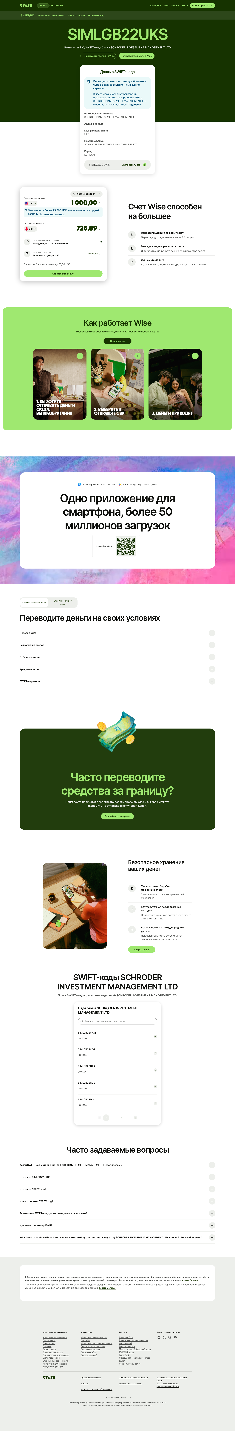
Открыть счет (117, 341)
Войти (185, 5)
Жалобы (85, 1383)
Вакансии (47, 1346)
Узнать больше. (190, 1280)
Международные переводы (94, 1337)
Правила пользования (91, 1377)
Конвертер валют (127, 1346)
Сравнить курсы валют (129, 1364)
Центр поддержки (51, 1358)
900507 (148, 1405)
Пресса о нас (49, 1343)
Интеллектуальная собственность (96, 1389)
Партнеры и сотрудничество (56, 1355)
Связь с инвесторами (53, 1352)
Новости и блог (126, 1337)
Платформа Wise (88, 1352)
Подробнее (135, 104)
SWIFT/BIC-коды (126, 1352)
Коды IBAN (124, 1355)
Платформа (57, 5)
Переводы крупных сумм (93, 1346)
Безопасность (49, 1340)
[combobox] (30, 203)
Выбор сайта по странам (130, 1383)
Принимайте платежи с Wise (99, 56)
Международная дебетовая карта (96, 1343)
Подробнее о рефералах (117, 816)
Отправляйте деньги (63, 273)
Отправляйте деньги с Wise (137, 56)
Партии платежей (89, 1355)
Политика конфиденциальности (133, 1377)
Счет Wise (85, 1340)
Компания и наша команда (55, 1337)
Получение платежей (90, 1349)
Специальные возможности (55, 1361)
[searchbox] (117, 1021)
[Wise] (26, 5)
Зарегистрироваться (202, 5)
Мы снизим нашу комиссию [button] (52, 214)
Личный (43, 5)
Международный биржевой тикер (135, 1349)
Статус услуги (49, 1349)
